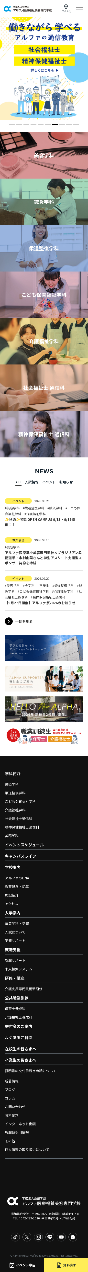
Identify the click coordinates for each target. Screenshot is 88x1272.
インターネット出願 (20, 1123)
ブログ (10, 1089)
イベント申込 (25, 1265)
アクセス (66, 11)
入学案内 (13, 913)
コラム (10, 1098)
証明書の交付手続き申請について (30, 1070)
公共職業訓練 (16, 998)
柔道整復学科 (15, 792)
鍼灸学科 (12, 784)
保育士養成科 (15, 1008)
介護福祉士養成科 (18, 1017)
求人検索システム (18, 968)
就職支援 (13, 950)
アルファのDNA (17, 877)
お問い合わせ (15, 1106)
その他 (10, 1140)
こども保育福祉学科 (20, 801)
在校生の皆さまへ (20, 1049)
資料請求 (12, 1115)
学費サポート (15, 940)
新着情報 (12, 1081)
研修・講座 (14, 978)
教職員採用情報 (17, 1132)
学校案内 (13, 867)
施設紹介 (12, 895)
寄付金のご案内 (18, 1026)
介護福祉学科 (15, 809)
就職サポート (15, 960)
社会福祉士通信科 (18, 818)
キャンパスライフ (20, 856)
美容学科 (12, 835)
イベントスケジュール (24, 845)
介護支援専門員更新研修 (24, 988)
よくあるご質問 (18, 1037)
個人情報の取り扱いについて (27, 1149)
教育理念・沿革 (17, 886)
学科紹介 (13, 773)
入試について (15, 932)
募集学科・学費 (17, 923)
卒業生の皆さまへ (20, 1060)
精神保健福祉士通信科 (22, 827)
